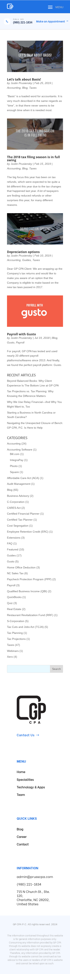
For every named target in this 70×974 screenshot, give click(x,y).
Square (14, 472)
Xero (10, 656)
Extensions (13, 537)
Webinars (13, 650)
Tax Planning (15, 632)
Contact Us (25, 735)
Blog (25, 87)
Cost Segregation (17, 525)
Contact (23, 844)
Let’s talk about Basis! (24, 79)
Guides (26, 260)
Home (21, 771)
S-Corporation (15, 621)
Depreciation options (23, 252)
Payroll (20, 342)
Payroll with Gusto (21, 334)
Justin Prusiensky (21, 83)
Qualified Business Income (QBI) (27, 591)
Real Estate (14, 609)
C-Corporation (15, 501)
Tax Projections (16, 638)
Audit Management (18, 483)
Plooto (14, 466)
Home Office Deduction (21, 567)
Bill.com (14, 454)
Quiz (10, 603)
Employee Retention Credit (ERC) (27, 531)
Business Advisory (18, 495)
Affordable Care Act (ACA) (23, 478)
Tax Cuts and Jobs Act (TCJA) (25, 626)
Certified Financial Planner (23, 513)
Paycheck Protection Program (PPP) (29, 579)
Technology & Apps (31, 787)
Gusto (10, 342)
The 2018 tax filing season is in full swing (33, 158)
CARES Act (14, 507)
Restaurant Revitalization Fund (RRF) (30, 615)
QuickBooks (14, 597)
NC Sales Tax (15, 573)
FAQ (9, 543)
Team (21, 794)
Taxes (33, 87)
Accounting (14, 87)
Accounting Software (19, 449)
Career (22, 836)
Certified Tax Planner (20, 519)
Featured (12, 549)
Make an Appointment (50, 21)
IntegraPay (16, 460)
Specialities (25, 779)
